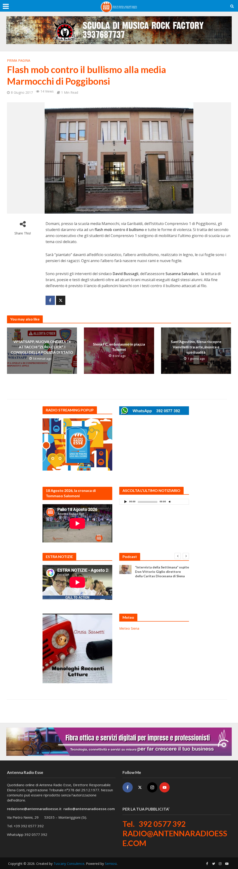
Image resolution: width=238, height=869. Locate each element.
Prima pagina (18, 60)
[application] (154, 502)
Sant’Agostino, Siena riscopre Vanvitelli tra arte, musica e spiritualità (196, 346)
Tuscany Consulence (68, 863)
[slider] (179, 503)
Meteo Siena (129, 628)
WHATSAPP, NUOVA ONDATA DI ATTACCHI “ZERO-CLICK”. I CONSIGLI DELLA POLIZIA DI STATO (42, 346)
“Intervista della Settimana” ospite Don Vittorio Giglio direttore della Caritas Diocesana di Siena (162, 571)
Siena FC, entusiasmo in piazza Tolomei (119, 347)
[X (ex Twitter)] (140, 787)
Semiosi (111, 863)
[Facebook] (127, 787)
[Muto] (169, 501)
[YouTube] (164, 787)
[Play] (125, 501)
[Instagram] (152, 787)
